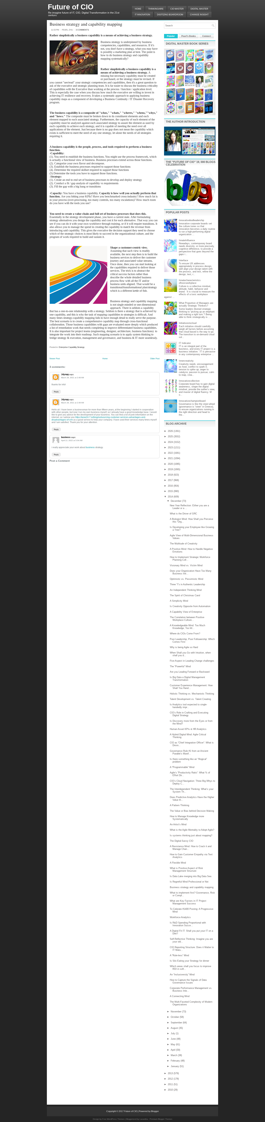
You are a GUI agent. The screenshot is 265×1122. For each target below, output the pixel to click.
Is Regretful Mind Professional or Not (189, 881)
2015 (171, 491)
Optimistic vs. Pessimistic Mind (186, 579)
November (176, 1011)
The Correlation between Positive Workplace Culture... (187, 618)
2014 (171, 496)
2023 (171, 447)
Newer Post (55, 358)
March (174, 1055)
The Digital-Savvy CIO (181, 841)
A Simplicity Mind (179, 600)
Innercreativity (186, 360)
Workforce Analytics (180, 917)
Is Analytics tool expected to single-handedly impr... (188, 706)
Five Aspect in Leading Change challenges (192, 660)
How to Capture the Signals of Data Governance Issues (188, 981)
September (177, 1022)
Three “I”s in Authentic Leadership (187, 584)
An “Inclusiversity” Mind (182, 974)
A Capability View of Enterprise (186, 611)
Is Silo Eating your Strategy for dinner (189, 960)
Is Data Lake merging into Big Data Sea (190, 876)
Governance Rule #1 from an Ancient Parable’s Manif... (189, 752)
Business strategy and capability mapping (86, 24)
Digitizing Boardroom (170, 14)
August (175, 1028)
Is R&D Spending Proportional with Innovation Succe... (188, 924)
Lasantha (144, 1119)
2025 (171, 436)
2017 (171, 480)
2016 (171, 485)
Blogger (155, 1111)
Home (138, 9)
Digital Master (199, 9)
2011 (171, 1084)
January (175, 1066)
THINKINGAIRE (156, 9)
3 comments (82, 30)
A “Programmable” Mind (182, 767)
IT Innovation (142, 14)
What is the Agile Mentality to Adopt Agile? (192, 829)
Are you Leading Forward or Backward (189, 671)
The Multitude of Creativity (183, 543)
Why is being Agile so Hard (184, 647)
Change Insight (199, 14)
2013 (171, 1073)
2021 (171, 458)
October (175, 1017)
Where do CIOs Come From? (185, 633)
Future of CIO (70, 7)
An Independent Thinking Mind (186, 590)
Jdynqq (65, 374)
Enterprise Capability (68, 347)
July (173, 1033)
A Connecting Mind (179, 996)
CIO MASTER (177, 9)
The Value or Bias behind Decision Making (192, 811)
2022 (171, 453)
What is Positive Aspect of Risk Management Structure (186, 869)
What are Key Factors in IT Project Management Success (188, 902)
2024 (171, 442)
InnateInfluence (187, 240)
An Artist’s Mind (178, 824)
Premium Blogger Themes (161, 1119)
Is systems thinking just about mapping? (191, 835)
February (176, 1060)
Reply (56, 392)
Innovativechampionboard (192, 401)
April (173, 1049)
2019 (171, 469)
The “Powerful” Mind (180, 666)
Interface (183, 260)
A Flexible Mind (178, 862)
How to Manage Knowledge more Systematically (187, 817)
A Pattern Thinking (179, 805)
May (173, 1044)
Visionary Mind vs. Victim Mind (186, 565)
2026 (171, 431)
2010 (171, 1089)
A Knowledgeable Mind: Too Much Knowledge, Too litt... (187, 626)
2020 (171, 464)
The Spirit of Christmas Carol (185, 595)
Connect (206, 36)
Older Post (155, 358)
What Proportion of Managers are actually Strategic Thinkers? (196, 304)
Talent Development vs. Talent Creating (190, 699)
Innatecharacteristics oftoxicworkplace (190, 281)
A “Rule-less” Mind (179, 955)
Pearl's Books (188, 36)
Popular (171, 36)
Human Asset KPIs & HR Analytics (188, 729)
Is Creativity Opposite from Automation (190, 606)
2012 (171, 1078)
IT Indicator (185, 343)
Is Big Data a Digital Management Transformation (187, 678)
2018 (171, 474)
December (176, 501)
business (65, 437)
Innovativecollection (189, 380)
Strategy (81, 347)
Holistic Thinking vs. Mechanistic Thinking (192, 693)
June (173, 1038)
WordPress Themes (116, 1119)
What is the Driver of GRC (183, 513)
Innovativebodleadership (191, 220)
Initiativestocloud (187, 323)
